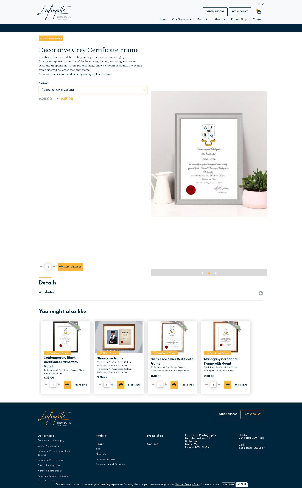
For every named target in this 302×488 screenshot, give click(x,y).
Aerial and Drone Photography (53, 476)
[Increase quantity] (54, 266)
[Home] (54, 12)
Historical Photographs (49, 471)
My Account (240, 12)
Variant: (43, 83)
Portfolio (203, 19)
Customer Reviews (105, 459)
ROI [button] (258, 4)
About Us (100, 454)
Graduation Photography (50, 440)
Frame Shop (239, 19)
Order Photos (215, 12)
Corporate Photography (50, 460)
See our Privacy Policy (187, 484)
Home (162, 19)
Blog (97, 449)
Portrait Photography (48, 465)
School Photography (48, 446)
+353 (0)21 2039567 (252, 448)
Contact (258, 19)
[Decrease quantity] (42, 266)
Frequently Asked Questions (110, 464)
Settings (228, 485)
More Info (81, 385)
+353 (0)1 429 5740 (251, 438)
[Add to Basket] (67, 385)
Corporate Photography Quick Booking (53, 453)
